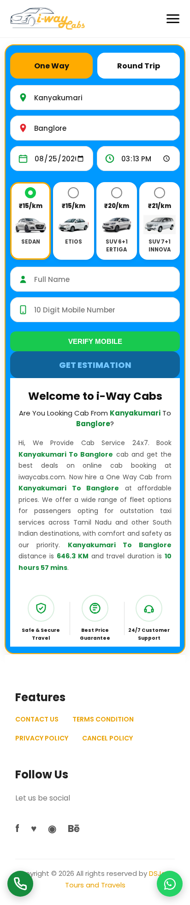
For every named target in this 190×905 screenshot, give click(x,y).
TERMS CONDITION (103, 719)
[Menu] (173, 19)
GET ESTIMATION (95, 365)
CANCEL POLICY (107, 738)
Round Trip (138, 66)
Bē (74, 828)
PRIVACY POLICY (41, 738)
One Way (51, 66)
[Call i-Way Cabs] (20, 884)
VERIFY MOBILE (95, 341)
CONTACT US (37, 719)
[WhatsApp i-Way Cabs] (170, 884)
